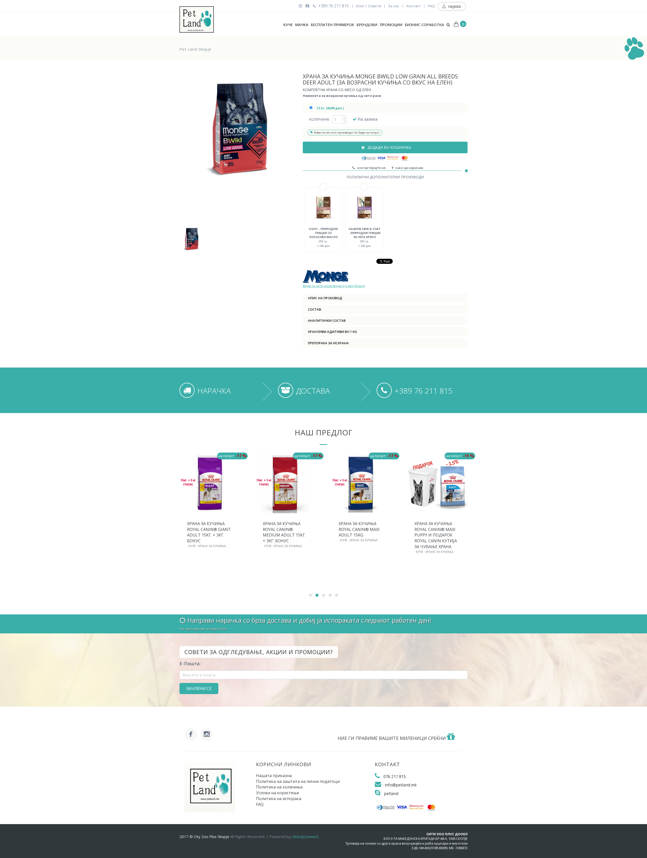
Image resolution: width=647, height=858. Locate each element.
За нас (393, 5)
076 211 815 (394, 776)
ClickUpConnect (305, 836)
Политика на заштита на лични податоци (298, 781)
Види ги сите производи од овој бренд (334, 286)
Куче (288, 24)
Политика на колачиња (279, 787)
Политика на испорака (278, 798)
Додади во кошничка (388, 147)
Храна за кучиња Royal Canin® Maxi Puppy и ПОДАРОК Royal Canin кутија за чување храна (435, 535)
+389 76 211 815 (333, 6)
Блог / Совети (368, 5)
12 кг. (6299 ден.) (330, 108)
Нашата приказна (274, 775)
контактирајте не (371, 167)
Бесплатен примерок (332, 24)
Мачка (301, 24)
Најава (454, 6)
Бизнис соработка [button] (424, 24)
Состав (314, 309)
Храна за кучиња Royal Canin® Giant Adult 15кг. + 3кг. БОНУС (209, 532)
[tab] (385, 298)
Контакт (413, 5)
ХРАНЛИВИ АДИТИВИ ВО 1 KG (332, 331)
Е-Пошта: (190, 663)
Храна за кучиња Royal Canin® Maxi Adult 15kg (359, 529)
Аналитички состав (326, 320)
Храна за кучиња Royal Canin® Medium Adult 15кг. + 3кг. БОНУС (284, 532)
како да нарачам (408, 167)
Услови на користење (277, 793)
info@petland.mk (401, 785)
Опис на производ (325, 298)
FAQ (431, 5)
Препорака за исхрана (328, 343)
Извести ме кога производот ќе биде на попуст (347, 132)
